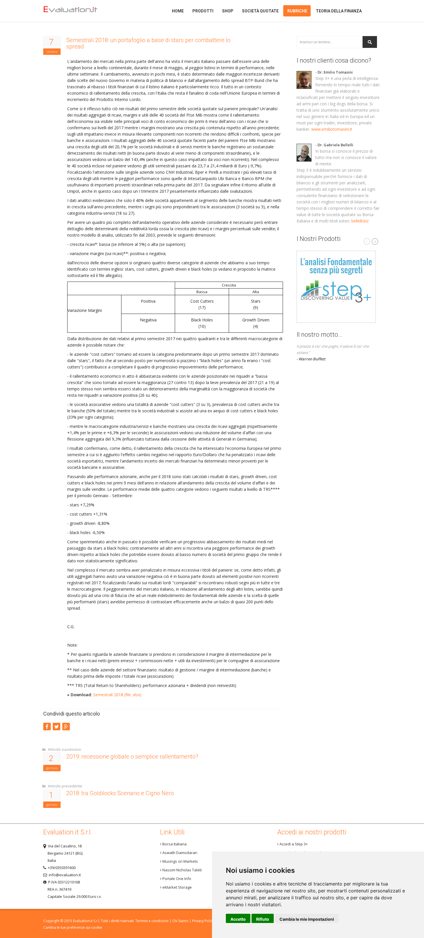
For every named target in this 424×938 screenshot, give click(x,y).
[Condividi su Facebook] (47, 726)
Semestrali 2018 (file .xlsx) (117, 694)
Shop (227, 11)
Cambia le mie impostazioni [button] (306, 919)
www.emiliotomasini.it (331, 129)
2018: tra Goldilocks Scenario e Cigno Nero (120, 793)
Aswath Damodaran (179, 852)
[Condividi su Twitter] (56, 726)
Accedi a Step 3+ (293, 844)
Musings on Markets (180, 861)
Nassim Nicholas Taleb (182, 870)
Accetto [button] (238, 919)
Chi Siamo (180, 920)
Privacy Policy (203, 920)
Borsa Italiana (174, 844)
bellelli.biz (360, 221)
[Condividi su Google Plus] (66, 726)
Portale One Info (176, 878)
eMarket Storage (177, 887)
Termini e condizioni (151, 920)
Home (80, 10)
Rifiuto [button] (262, 919)
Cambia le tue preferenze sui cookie (72, 927)
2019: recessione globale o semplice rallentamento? (132, 756)
